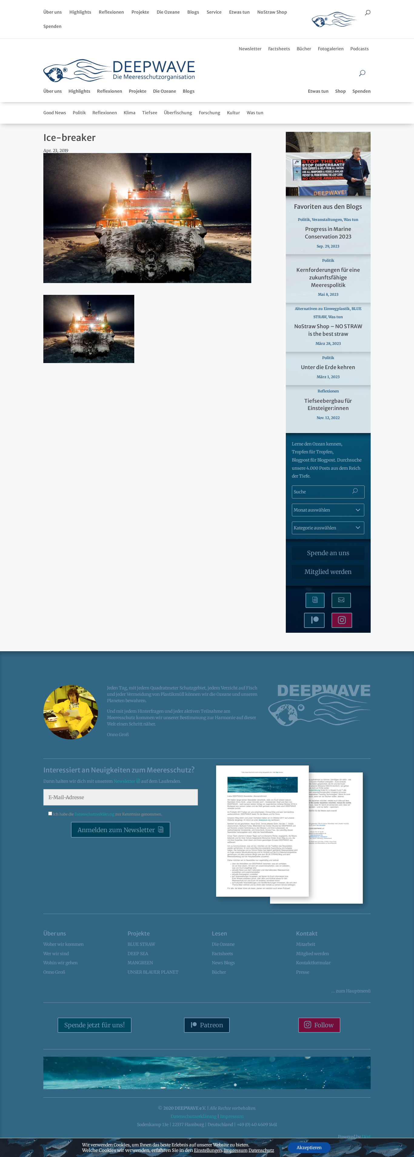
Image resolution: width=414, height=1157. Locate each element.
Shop (340, 91)
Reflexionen (111, 12)
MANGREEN (140, 962)
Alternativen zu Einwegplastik (322, 308)
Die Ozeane (168, 12)
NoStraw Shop (272, 12)
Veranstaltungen (327, 219)
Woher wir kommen (63, 944)
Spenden (52, 26)
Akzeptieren (309, 1147)
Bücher (304, 49)
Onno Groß (54, 972)
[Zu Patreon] (314, 620)
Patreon (211, 1025)
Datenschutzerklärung (95, 814)
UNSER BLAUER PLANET (153, 972)
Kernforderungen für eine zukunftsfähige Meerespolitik (328, 277)
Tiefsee (149, 113)
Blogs (193, 12)
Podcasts (359, 49)
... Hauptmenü (351, 991)
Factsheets (279, 49)
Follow (324, 1025)
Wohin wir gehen (60, 962)
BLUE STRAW (141, 944)
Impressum (232, 1116)
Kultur (233, 113)
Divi (366, 1136)
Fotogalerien (331, 49)
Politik (79, 113)
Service (214, 12)
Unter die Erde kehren (328, 367)
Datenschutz (261, 1150)
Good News (54, 113)
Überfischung (178, 113)
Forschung (209, 113)
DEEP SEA (138, 953)
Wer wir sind (56, 953)
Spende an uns (328, 553)
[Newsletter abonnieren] (315, 600)
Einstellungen (208, 1150)
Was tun (255, 113)
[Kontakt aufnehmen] (341, 600)
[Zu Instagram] (342, 620)
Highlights (80, 12)
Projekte (140, 12)
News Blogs (223, 962)
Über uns (52, 12)
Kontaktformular (313, 962)
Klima (129, 113)
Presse (302, 972)
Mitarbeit (305, 944)
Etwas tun (239, 12)
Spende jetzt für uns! (94, 1025)
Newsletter (250, 49)
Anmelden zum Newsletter (116, 830)
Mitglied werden (328, 571)
